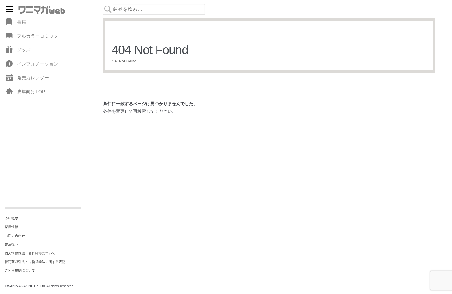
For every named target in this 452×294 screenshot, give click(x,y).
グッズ (24, 49)
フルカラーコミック (37, 36)
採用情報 (11, 227)
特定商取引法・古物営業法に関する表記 (35, 262)
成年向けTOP (31, 91)
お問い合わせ (15, 235)
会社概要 (11, 218)
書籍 (21, 22)
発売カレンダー (33, 77)
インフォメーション (37, 64)
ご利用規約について (20, 270)
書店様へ (11, 244)
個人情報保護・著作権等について (30, 253)
